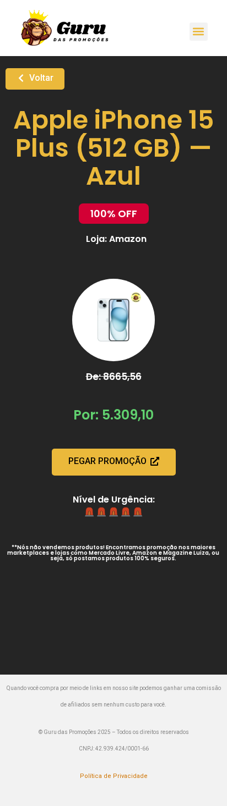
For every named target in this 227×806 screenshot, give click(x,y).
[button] (199, 32)
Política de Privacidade (114, 776)
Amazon (128, 239)
